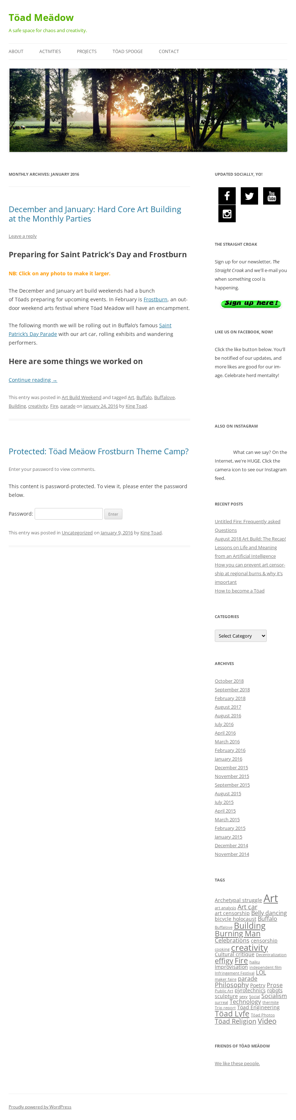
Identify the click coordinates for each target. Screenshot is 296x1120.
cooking (222, 949)
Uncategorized (77, 532)
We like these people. (237, 1063)
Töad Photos (263, 1015)
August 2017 (228, 707)
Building (17, 406)
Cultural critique (234, 954)
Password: (22, 513)
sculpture (226, 996)
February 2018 (230, 698)
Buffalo (144, 397)
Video (267, 1021)
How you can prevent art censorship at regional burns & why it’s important (250, 573)
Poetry (257, 985)
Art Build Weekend (81, 397)
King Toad (136, 406)
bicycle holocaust (235, 918)
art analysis (225, 907)
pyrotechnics (250, 990)
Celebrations (232, 940)
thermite (270, 1002)
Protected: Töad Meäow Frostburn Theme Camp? (99, 451)
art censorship (232, 913)
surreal (221, 1002)
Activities (50, 51)
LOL (261, 972)
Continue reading (33, 379)
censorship (264, 940)
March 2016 (227, 741)
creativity (38, 406)
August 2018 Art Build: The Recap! (250, 538)
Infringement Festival (234, 973)
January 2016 (228, 759)
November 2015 (232, 776)
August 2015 (228, 793)
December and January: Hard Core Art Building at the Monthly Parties (95, 214)
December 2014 (231, 845)
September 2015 (232, 785)
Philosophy (232, 984)
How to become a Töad (240, 590)
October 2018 (229, 681)
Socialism (274, 996)
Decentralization (271, 954)
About (16, 51)
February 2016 (230, 750)
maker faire (225, 979)
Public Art (224, 990)
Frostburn (155, 299)
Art (131, 397)
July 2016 (224, 724)
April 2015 (225, 811)
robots (275, 990)
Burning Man (238, 933)
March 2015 (227, 819)
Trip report (225, 1007)
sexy (243, 996)
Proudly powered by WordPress (40, 1107)
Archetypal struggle (238, 900)
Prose (275, 985)
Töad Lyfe (232, 1014)
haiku (254, 961)
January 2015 (228, 837)
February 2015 (230, 828)
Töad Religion (235, 1021)
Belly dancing (269, 913)
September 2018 (232, 689)
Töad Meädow (41, 17)
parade (67, 406)
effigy (224, 961)
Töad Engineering (258, 1007)
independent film (265, 967)
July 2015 (224, 802)
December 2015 (231, 767)
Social (254, 996)
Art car (247, 906)
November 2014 (232, 854)
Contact (169, 51)
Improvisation (231, 966)
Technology (245, 1002)
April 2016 (225, 733)
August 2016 (228, 715)
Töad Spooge (128, 51)
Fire (54, 406)
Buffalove (164, 397)
